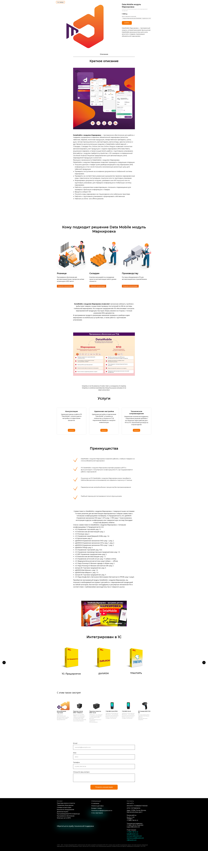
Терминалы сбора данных (65, 805)
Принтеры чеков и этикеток (66, 803)
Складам (94, 273)
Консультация (71, 411)
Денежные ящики (62, 812)
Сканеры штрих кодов (64, 807)
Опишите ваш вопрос (81, 772)
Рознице (62, 273)
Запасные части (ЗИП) (64, 818)
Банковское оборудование (65, 809)
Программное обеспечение (65, 816)
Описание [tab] (104, 54)
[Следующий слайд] (204, 662)
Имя (74, 753)
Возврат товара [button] (96, 808)
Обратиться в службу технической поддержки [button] (75, 826)
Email (75, 743)
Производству (130, 273)
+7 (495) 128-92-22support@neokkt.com (135, 825)
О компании (95, 803)
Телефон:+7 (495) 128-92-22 (132, 819)
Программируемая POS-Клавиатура (68, 814)
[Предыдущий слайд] (4, 662)
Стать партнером (97, 813)
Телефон (76, 762)
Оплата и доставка (97, 806)
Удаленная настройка (104, 411)
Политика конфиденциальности (101, 810)
